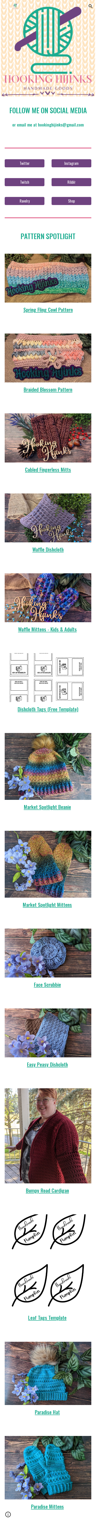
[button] (5, 6)
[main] (48, 110)
